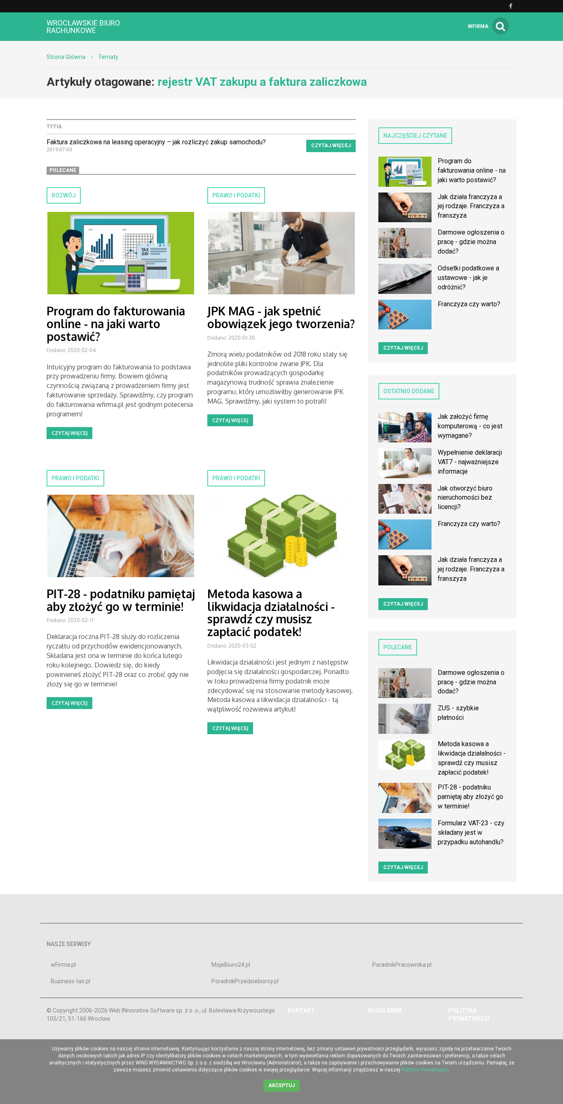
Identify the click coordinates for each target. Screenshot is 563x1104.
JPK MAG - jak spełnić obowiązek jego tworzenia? (281, 317)
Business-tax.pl (70, 981)
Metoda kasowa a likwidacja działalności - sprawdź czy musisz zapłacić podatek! (271, 612)
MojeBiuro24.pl (230, 964)
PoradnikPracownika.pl (402, 964)
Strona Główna (66, 57)
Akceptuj (281, 1085)
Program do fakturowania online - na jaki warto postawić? (116, 323)
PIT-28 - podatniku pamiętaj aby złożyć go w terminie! (121, 600)
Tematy (108, 57)
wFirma (478, 26)
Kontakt (301, 1010)
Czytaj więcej (331, 145)
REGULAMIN (384, 1010)
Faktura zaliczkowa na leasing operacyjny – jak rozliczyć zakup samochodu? (156, 142)
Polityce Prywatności (424, 1070)
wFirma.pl (63, 964)
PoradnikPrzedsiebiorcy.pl (245, 981)
